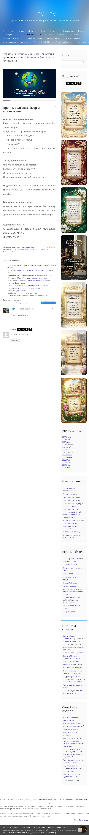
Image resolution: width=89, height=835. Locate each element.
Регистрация (84, 820)
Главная (7, 53)
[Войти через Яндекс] (27, 329)
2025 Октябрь (67, 447)
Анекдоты (44, 249)
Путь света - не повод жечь (73, 667)
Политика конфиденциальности (50, 800)
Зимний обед (68, 574)
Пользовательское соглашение (75, 800)
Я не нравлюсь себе (70, 729)
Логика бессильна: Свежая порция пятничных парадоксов (30, 275)
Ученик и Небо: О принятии (73, 653)
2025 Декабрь (67, 452)
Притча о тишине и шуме (72, 664)
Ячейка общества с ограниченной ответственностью (28, 296)
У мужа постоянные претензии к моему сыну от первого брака (73, 768)
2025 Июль (66, 439)
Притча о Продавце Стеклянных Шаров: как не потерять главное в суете (73, 638)
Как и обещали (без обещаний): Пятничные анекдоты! (28, 285)
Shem (27, 249)
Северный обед (69, 612)
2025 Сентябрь (68, 445)
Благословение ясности (72, 497)
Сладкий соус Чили (70, 564)
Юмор (37, 249)
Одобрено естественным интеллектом (23, 293)
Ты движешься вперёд (71, 532)
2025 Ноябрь (67, 450)
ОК (80, 830)
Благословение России (71, 500)
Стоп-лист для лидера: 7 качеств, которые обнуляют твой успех (73, 647)
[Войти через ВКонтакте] (23, 329)
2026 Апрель (67, 457)
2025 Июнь (66, 437)
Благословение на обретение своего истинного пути (70, 526)
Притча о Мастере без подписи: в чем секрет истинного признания (71, 658)
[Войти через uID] (19, 329)
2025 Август (66, 442)
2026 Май (66, 460)
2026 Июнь (66, 462)
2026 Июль (66, 465)
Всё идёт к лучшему (70, 494)
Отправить (15, 340)
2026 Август (66, 467)
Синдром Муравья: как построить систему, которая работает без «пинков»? (74, 679)
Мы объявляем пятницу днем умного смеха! (24, 288)
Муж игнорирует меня (71, 780)
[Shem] (6, 310)
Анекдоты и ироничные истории (23, 247)
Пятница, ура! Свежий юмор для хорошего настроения (29, 278)
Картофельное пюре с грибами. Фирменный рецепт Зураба (71, 600)
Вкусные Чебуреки (70, 583)
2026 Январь (67, 455)
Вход (76, 820)
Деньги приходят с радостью (74, 520)
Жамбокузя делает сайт (17, 291)
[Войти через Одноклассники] (30, 329)
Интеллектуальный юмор (26, 53)
